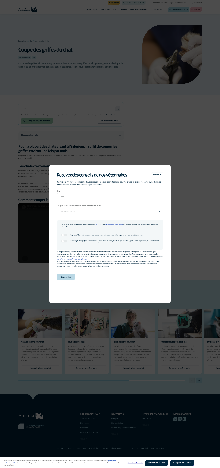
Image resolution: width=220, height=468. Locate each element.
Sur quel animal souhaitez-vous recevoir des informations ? (79, 206)
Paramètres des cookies (135, 463)
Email (59, 191)
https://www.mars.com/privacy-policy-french (72, 259)
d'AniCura (98, 224)
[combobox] (110, 211)
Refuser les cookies (156, 463)
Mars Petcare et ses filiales (114, 224)
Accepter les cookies (182, 463)
